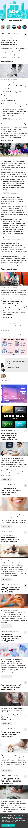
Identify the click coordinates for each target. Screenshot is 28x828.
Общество (15, 33)
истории (8, 380)
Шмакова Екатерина (12, 376)
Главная (3, 37)
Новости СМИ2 (4, 405)
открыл (3, 50)
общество (3, 380)
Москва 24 (14, 20)
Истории (8, 37)
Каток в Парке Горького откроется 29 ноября (13, 366)
